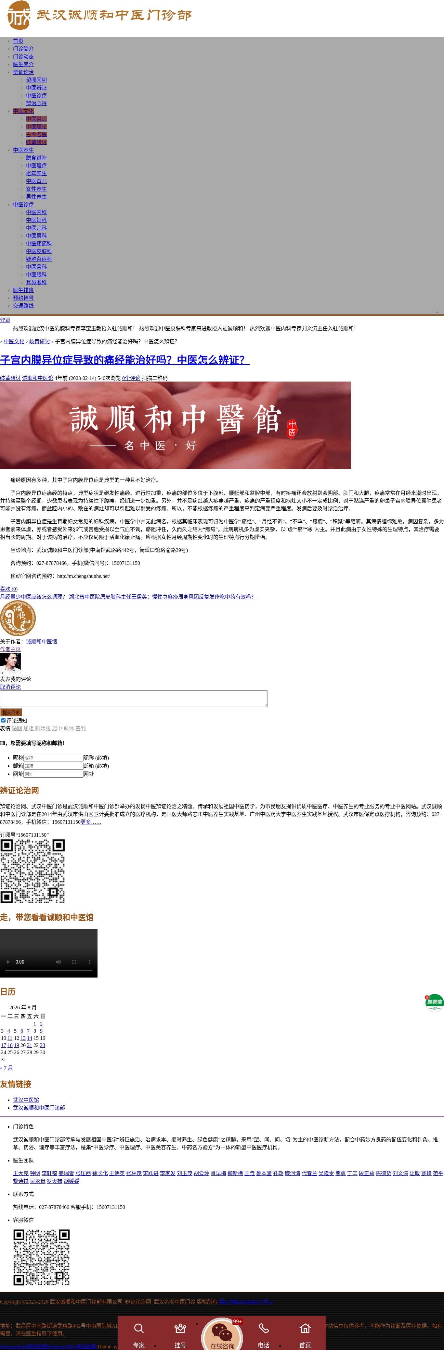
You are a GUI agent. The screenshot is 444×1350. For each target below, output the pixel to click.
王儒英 (117, 1173)
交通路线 (23, 306)
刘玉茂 (184, 1173)
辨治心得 (36, 103)
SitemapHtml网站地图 (24, 1346)
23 (42, 1045)
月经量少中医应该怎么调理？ (34, 597)
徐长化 (100, 1173)
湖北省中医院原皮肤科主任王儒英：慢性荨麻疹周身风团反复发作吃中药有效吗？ (162, 597)
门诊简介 (23, 49)
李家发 (168, 1173)
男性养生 (36, 197)
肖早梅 (218, 1173)
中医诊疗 (36, 95)
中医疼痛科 (39, 243)
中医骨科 (36, 267)
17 (3, 1045)
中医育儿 (36, 181)
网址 (18, 774)
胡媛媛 (71, 1181)
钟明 (35, 1173)
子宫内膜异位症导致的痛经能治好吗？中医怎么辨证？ (125, 360)
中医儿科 (36, 228)
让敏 (415, 1173)
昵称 (18, 757)
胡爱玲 (201, 1173)
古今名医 (36, 134)
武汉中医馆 (26, 1100)
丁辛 (352, 1173)
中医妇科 (36, 220)
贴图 (17, 728)
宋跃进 (151, 1173)
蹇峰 (426, 1173)
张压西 (83, 1173)
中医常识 (36, 119)
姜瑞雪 (66, 1173)
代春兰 (309, 1173)
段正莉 (366, 1173)
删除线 (43, 728)
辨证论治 (23, 72)
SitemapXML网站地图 (72, 1346)
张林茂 (134, 1173)
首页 (18, 41)
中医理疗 (36, 165)
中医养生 (23, 150)
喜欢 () (9, 589)
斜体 (69, 728)
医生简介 (23, 64)
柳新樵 (235, 1173)
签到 (80, 728)
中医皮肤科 (39, 251)
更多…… (91, 822)
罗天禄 (54, 1181)
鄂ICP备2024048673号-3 (246, 1302)
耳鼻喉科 (36, 282)
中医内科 (36, 212)
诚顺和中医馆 (37, 378)
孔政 (278, 1173)
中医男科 (36, 235)
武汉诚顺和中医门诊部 (39, 1108)
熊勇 (340, 1173)
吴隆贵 (326, 1173)
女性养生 (36, 189)
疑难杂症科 (39, 259)
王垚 (249, 1173)
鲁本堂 (264, 1173)
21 (29, 1045)
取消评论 (10, 687)
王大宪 (21, 1173)
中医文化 (23, 111)
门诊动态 (23, 56)
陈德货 (383, 1173)
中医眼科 (36, 274)
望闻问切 (36, 80)
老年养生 (36, 173)
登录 (5, 320)
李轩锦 (49, 1173)
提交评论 (11, 712)
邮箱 (18, 766)
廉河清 (292, 1173)
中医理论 (36, 126)
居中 (57, 728)
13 (23, 1038)
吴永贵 (38, 1181)
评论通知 (17, 721)
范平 (438, 1173)
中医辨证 (36, 88)
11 (9, 1038)
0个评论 (131, 378)
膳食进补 (36, 158)
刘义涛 (400, 1173)
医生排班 (23, 290)
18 (10, 1045)
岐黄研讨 (36, 142)
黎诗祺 (21, 1181)
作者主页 (10, 649)
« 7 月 (6, 1068)
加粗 (28, 728)
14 (29, 1038)
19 (16, 1045)
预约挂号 (23, 298)
